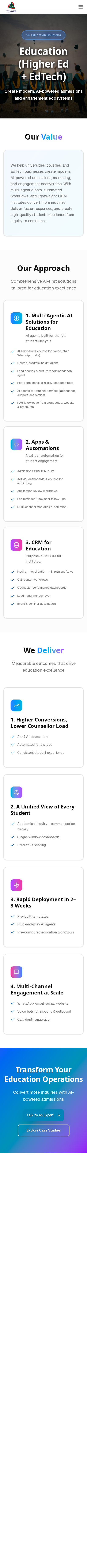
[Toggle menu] (80, 6)
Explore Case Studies (44, 1130)
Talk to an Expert (40, 1115)
